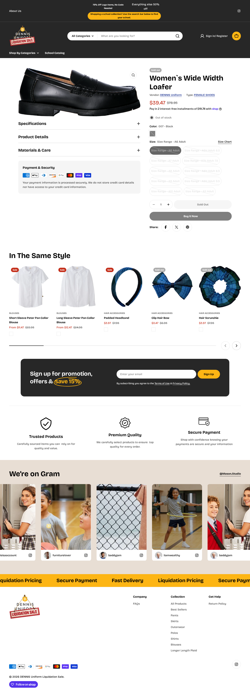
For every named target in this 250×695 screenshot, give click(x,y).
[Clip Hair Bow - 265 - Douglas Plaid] (154, 329)
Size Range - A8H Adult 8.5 (202, 172)
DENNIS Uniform (171, 95)
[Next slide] (236, 345)
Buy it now (191, 216)
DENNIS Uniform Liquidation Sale (42, 676)
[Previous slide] (225, 345)
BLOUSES (14, 313)
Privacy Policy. (181, 383)
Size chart (225, 141)
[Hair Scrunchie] (220, 287)
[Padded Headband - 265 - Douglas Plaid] (106, 329)
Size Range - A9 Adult (166, 183)
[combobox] (125, 36)
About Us (15, 11)
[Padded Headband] (125, 287)
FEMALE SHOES (204, 95)
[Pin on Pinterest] (187, 227)
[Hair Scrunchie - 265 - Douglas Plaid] (201, 329)
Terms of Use (162, 383)
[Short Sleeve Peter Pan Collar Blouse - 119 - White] (11, 334)
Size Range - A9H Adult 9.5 (202, 183)
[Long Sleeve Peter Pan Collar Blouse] (77, 287)
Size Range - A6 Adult (166, 152)
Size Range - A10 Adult (166, 193)
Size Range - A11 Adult (200, 193)
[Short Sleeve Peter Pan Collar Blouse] (30, 287)
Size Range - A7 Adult (165, 162)
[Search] (177, 36)
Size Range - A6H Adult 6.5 (202, 152)
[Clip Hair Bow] (172, 287)
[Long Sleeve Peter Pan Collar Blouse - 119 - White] (59, 334)
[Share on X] (176, 227)
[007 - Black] (152, 134)
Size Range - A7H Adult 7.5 (201, 162)
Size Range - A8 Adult (166, 172)
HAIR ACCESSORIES (114, 313)
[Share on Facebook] (165, 227)
